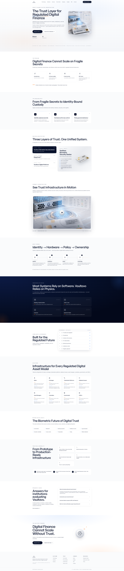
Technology (55, 558)
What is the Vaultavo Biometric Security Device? (68, 489)
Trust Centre (65, 558)
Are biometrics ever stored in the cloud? (67, 496)
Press (84, 561)
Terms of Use (65, 563)
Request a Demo (37, 31)
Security (54, 561)
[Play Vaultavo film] (62, 212)
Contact (74, 563)
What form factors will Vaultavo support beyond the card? (70, 503)
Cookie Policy (65, 561)
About (74, 558)
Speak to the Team (47, 542)
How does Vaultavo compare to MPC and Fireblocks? (69, 500)
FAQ (73, 561)
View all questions (36, 508)
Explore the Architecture (48, 31)
